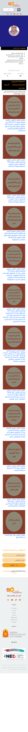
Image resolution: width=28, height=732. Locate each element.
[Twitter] (17, 14)
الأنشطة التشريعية (18, 81)
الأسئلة (6, 85)
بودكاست (21, 88)
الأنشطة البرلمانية (18, 85)
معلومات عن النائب (19, 48)
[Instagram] (11, 14)
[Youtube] (14, 14)
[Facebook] (20, 14)
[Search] (7, 14)
